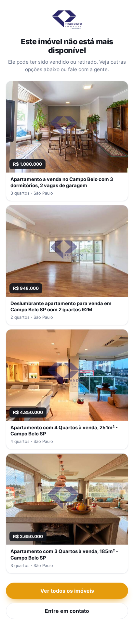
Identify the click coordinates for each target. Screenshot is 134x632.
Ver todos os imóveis (67, 590)
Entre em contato (67, 611)
